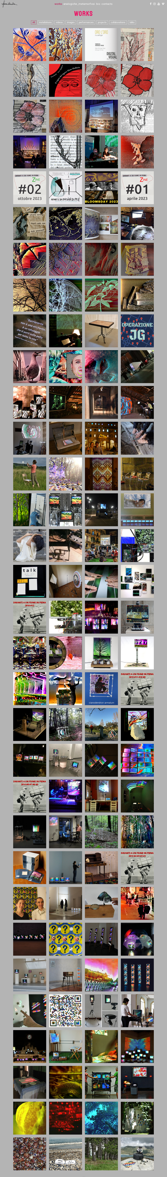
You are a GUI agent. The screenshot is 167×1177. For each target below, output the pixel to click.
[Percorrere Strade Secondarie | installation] (101, 1082)
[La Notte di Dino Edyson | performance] (66, 831)
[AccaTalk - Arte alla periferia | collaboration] (101, 545)
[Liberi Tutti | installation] (101, 1153)
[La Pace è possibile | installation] (137, 1153)
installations (45, 22)
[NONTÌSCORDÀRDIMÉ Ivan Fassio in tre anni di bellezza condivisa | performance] (30, 151)
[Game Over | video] (30, 652)
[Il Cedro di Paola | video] (30, 1118)
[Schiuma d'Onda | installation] (137, 509)
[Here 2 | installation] (101, 473)
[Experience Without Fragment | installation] (101, 1010)
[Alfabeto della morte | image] (137, 116)
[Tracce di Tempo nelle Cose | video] (66, 116)
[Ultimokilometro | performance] (66, 1153)
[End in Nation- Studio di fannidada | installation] (30, 903)
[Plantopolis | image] (137, 44)
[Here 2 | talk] (137, 473)
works (58, 3)
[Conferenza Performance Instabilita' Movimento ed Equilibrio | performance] (101, 151)
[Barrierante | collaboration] (30, 330)
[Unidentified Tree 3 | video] (30, 402)
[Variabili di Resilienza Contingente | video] (101, 259)
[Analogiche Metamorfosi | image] (101, 974)
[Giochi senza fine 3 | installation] (66, 867)
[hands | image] (30, 223)
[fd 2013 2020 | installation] (30, 867)
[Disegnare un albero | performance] (66, 44)
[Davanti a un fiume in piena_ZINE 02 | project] (30, 187)
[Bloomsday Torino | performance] (101, 187)
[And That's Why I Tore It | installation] (66, 509)
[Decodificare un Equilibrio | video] (101, 724)
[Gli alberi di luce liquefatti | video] (66, 473)
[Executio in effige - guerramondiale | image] (137, 80)
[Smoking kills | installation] (101, 1046)
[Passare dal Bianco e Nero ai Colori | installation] (137, 1082)
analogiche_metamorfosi (79, 3)
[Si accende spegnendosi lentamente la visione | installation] (101, 796)
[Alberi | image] (66, 151)
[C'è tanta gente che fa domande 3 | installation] (30, 939)
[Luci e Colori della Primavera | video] (30, 509)
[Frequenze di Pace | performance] (30, 44)
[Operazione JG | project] (137, 330)
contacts (107, 3)
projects (102, 22)
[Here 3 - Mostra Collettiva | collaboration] (101, 402)
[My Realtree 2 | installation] (137, 545)
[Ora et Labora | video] (30, 688)
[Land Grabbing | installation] (137, 724)
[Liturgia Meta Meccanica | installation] (101, 617)
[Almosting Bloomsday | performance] (101, 116)
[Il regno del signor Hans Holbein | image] (66, 80)
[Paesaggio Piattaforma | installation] (66, 903)
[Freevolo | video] (137, 903)
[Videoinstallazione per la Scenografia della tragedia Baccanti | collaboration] (30, 1046)
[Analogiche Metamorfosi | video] (101, 1118)
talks (132, 22)
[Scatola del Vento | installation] (137, 366)
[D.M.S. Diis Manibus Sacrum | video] (137, 438)
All (33, 22)
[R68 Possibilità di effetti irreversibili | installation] (101, 867)
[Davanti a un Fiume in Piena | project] (30, 617)
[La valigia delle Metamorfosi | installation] (66, 1046)
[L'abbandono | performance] (101, 581)
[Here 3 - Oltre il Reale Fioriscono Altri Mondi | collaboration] (66, 402)
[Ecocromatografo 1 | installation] (137, 1010)
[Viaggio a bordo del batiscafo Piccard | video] (66, 652)
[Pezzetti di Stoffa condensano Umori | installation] (137, 1118)
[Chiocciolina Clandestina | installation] (30, 1082)
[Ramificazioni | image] (30, 80)
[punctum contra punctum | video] (66, 295)
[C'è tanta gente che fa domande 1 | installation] (101, 939)
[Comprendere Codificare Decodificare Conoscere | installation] (137, 796)
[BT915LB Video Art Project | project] (101, 509)
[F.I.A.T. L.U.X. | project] (101, 438)
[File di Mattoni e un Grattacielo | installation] (66, 581)
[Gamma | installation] (66, 760)
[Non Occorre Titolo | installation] (101, 903)
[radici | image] (137, 259)
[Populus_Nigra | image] (66, 259)
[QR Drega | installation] (30, 473)
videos (59, 22)
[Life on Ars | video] (137, 760)
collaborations (118, 22)
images (71, 22)
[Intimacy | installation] (66, 438)
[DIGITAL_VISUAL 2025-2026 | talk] (101, 44)
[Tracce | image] (66, 223)
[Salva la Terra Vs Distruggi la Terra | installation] (30, 1153)
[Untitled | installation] (30, 438)
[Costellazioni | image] (137, 581)
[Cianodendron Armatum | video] (101, 688)
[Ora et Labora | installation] (137, 652)
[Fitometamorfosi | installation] (30, 831)
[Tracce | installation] (137, 223)
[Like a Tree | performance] (66, 688)
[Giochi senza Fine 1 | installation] (66, 1010)
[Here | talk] (30, 581)
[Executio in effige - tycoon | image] (101, 80)
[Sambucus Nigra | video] (101, 295)
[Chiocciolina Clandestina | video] (66, 1082)
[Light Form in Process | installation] (66, 545)
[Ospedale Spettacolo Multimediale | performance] (30, 760)
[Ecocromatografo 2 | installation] (66, 974)
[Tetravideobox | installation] (137, 974)
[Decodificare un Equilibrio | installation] (66, 724)
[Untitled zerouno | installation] (101, 831)
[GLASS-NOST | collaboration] (137, 295)
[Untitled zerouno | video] (137, 831)
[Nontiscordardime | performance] (66, 187)
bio (98, 3)
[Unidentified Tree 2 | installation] (101, 652)
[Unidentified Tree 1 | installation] (30, 724)
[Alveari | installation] (101, 760)
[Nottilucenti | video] (66, 1118)
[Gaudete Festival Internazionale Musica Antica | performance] (66, 796)
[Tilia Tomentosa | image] (30, 295)
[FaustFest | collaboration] (66, 330)
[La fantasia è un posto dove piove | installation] (137, 939)
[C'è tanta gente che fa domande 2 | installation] (66, 939)
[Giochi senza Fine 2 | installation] (30, 1010)
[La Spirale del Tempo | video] (137, 151)
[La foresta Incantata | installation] (137, 1046)
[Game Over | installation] (137, 617)
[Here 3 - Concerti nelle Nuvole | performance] (137, 402)
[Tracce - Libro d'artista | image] (101, 223)
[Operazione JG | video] (30, 366)
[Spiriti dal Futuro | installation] (101, 330)
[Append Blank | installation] (30, 974)
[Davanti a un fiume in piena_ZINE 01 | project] (137, 187)
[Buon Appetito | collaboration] (66, 366)
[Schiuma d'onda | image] (101, 366)
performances (86, 22)
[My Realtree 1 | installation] (66, 617)
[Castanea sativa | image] (30, 259)
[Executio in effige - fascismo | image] (30, 116)
